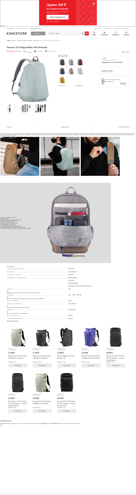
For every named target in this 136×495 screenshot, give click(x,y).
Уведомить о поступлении (112, 62)
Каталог (14, 40)
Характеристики (65, 127)
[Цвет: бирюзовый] (80, 71)
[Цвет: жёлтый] (62, 80)
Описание (9, 127)
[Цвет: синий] (62, 71)
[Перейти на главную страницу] (17, 33)
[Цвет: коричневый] (71, 71)
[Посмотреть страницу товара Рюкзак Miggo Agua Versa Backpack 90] (67, 347)
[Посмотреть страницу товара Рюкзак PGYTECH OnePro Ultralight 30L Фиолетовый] (91, 347)
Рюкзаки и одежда (22, 40)
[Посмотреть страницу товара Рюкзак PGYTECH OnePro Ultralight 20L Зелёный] (42, 392)
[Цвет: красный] (80, 62)
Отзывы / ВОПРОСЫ (123, 127)
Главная (9, 40)
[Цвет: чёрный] (62, 62)
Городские (35, 40)
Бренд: (63, 55)
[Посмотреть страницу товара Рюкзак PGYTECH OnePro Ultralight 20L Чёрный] (42, 347)
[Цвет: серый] (71, 62)
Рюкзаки (30, 40)
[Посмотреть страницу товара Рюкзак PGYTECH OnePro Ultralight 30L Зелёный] (18, 347)
